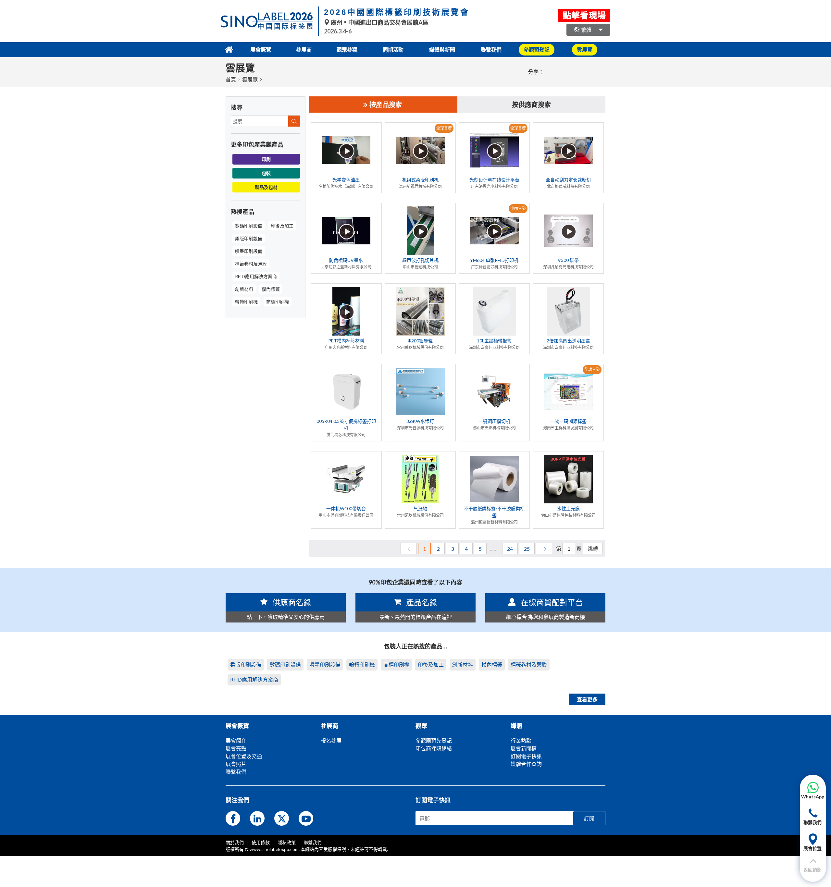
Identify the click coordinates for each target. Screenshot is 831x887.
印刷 (266, 159)
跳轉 (593, 549)
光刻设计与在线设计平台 (494, 179)
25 (527, 549)
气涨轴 (420, 508)
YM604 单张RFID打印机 (494, 260)
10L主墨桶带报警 (494, 340)
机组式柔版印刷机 (420, 179)
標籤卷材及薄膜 (251, 263)
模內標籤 (271, 289)
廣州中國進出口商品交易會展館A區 (379, 22)
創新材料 (244, 289)
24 (510, 549)
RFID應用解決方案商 (256, 276)
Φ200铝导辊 (420, 340)
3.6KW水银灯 (420, 421)
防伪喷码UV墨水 (346, 260)
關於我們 (235, 842)
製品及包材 (266, 187)
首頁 (231, 79)
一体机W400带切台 (346, 508)
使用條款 (261, 842)
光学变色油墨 (346, 179)
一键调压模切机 (494, 421)
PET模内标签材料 (346, 340)
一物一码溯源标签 (568, 421)
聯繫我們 (491, 49)
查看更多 (587, 699)
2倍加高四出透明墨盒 (568, 340)
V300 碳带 (568, 260)
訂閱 (589, 818)
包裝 (266, 173)
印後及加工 (282, 225)
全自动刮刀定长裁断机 (568, 179)
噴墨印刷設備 (248, 251)
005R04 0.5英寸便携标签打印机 (346, 424)
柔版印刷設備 (248, 238)
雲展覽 (250, 79)
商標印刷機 (277, 301)
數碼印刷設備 (248, 225)
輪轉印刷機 (246, 301)
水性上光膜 (568, 508)
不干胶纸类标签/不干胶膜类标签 (494, 512)
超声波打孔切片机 (420, 260)
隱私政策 (287, 842)
